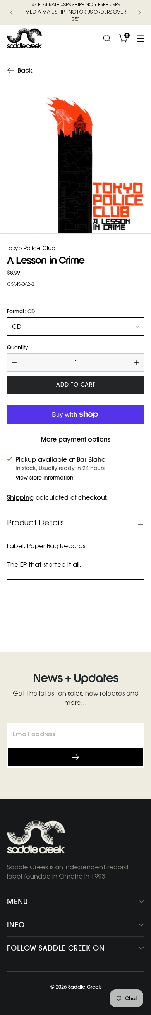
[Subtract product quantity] (14, 362)
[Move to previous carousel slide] (119, 617)
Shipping (20, 497)
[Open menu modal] (140, 38)
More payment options (75, 439)
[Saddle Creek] (24, 38)
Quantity (17, 347)
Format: (21, 311)
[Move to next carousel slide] (137, 617)
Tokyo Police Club (31, 249)
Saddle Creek (84, 987)
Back (25, 70)
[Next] (139, 12)
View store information (44, 477)
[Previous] (11, 12)
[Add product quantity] (137, 362)
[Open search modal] (107, 38)
